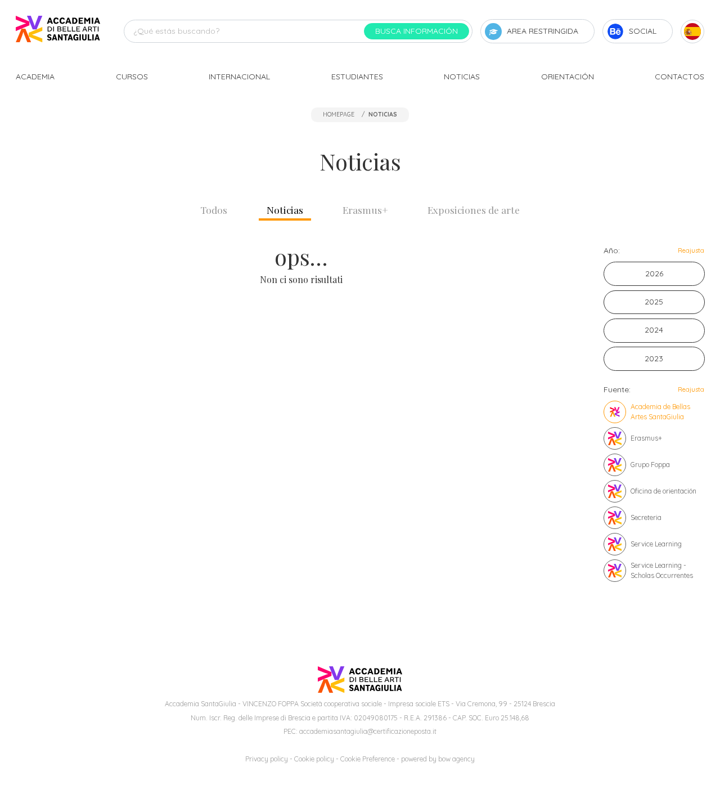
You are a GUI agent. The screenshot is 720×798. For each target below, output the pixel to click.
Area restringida (542, 31)
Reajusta (691, 250)
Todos (213, 209)
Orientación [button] (567, 76)
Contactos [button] (679, 76)
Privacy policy (266, 759)
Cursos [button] (132, 76)
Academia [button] (35, 76)
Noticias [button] (462, 76)
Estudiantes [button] (357, 76)
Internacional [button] (239, 76)
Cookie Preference (367, 759)
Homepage (338, 114)
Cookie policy (314, 759)
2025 (654, 302)
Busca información (416, 31)
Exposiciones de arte (474, 209)
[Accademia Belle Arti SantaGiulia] (58, 31)
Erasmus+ (365, 209)
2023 (654, 358)
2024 (654, 330)
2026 (654, 273)
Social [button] (642, 31)
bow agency (456, 759)
